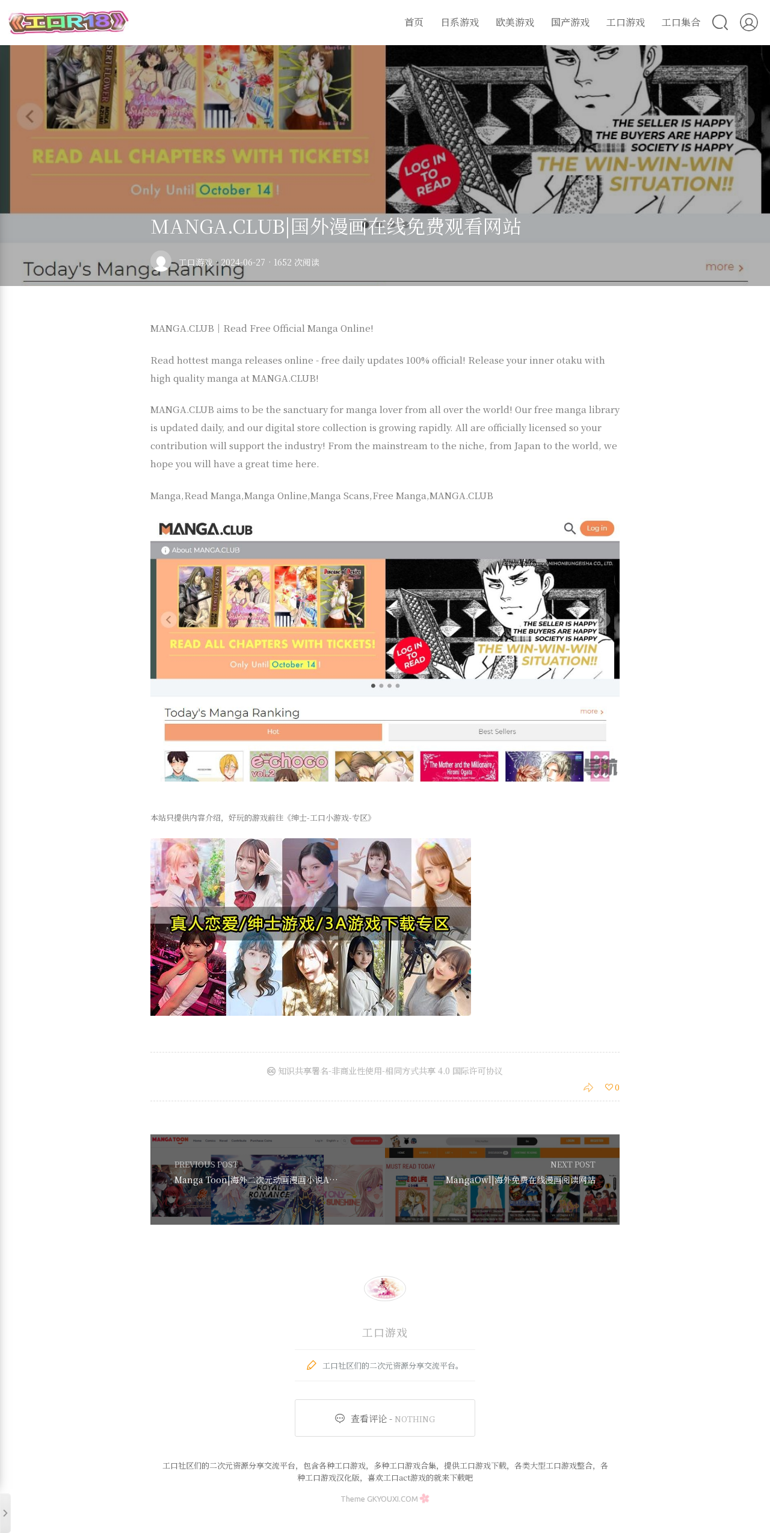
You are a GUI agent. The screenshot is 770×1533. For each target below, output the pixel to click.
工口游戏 (625, 22)
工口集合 (681, 22)
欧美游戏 (515, 22)
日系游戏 (459, 22)
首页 (414, 22)
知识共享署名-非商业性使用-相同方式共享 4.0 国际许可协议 (389, 1071)
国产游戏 (570, 22)
